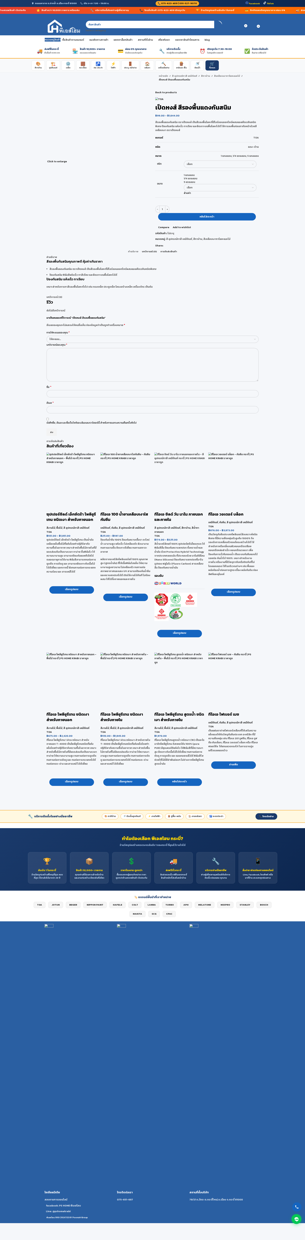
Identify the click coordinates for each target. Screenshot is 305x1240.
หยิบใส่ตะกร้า (207, 217)
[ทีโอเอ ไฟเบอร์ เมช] (233, 678)
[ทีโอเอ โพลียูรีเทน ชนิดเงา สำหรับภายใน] (125, 678)
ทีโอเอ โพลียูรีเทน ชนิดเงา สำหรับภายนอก (67, 717)
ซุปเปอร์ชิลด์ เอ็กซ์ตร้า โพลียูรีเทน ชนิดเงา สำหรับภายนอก (71, 517)
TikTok (270, 3)
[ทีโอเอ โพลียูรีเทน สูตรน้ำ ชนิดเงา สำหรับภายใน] (179, 678)
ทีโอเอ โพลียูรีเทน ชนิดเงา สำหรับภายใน (121, 717)
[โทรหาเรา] (296, 1207)
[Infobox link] (80, 1068)
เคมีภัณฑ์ (105, 528)
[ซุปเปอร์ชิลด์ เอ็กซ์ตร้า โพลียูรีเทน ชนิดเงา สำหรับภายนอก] (71, 478)
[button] (179, 782)
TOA (49, 532)
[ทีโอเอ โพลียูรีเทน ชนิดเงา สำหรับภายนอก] (71, 678)
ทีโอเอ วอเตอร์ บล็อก (225, 514)
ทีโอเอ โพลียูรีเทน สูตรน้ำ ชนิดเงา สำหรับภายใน (179, 717)
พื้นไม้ (59, 528)
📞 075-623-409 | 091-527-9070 (177, 3)
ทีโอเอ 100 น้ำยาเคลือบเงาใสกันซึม (124, 517)
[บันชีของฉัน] (232, 26)
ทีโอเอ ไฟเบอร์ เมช (223, 714)
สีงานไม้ (50, 528)
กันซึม (114, 528)
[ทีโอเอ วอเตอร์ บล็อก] (233, 478)
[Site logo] (63, 26)
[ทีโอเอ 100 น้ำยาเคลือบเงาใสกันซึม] (125, 478)
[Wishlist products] (238, 26)
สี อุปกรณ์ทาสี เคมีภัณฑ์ (76, 528)
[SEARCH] (218, 26)
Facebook (254, 3)
